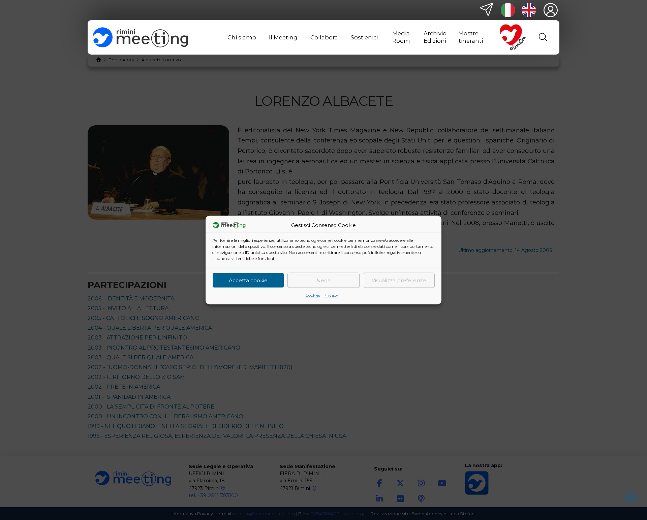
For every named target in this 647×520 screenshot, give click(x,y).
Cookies (312, 295)
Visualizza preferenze (399, 280)
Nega (323, 280)
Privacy (331, 295)
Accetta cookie (248, 280)
